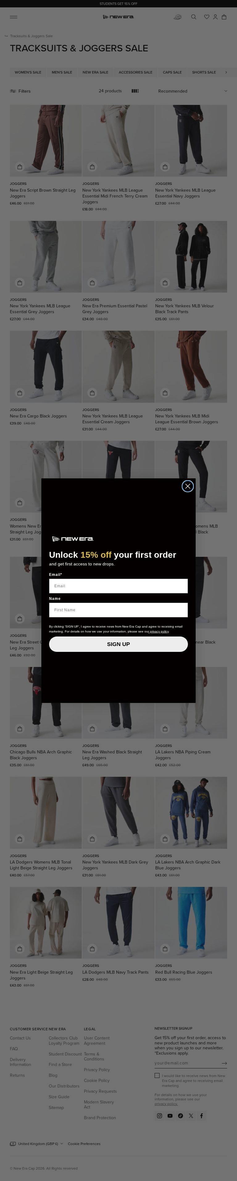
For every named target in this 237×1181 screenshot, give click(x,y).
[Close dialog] (187, 486)
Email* (55, 575)
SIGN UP (118, 644)
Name (55, 598)
